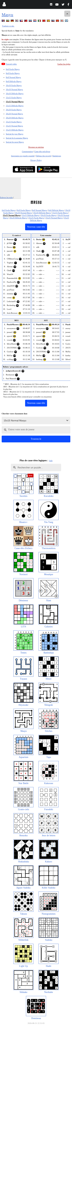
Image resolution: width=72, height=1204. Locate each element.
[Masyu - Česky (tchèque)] (21, 21)
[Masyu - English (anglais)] (3, 21)
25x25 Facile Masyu (14, 122)
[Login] (4, 5)
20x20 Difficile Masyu (14, 118)
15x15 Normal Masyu (14, 102)
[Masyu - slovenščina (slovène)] (53, 21)
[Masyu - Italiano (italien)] (40, 21)
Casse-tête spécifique (42, 151)
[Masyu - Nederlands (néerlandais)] (35, 21)
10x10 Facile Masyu (14, 85)
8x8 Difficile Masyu (13, 81)
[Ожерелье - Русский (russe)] (30, 21)
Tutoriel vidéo (11, 64)
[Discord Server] (51, 5)
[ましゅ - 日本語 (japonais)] (62, 21)
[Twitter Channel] (63, 5)
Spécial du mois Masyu (15, 142)
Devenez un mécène (36, 147)
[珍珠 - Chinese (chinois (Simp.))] (44, 21)
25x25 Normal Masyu (14, 126)
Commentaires (27, 151)
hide (51, 461)
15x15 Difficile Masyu (14, 106)
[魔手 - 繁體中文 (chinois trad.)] (26, 21)
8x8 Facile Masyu (13, 73)
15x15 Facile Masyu (14, 98)
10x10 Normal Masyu (14, 89)
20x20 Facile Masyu (14, 110)
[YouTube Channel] (57, 5)
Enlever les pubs (6, 197)
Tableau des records (43, 156)
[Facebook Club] (69, 5)
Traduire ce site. (8, 26)
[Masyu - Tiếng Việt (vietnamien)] (58, 21)
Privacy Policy (36, 160)
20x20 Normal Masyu (14, 114)
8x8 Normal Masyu (13, 77)
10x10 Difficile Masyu (14, 93)
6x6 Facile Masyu (13, 69)
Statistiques (56, 156)
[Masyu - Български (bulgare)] (8, 21)
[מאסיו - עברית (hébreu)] (67, 21)
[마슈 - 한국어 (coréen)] (17, 21)
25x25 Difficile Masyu (14, 130)
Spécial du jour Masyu (14, 134)
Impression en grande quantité (22, 156)
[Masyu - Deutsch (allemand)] (12, 21)
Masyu (7, 14)
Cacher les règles (63, 64)
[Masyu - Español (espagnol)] (49, 21)
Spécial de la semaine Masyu (17, 138)
